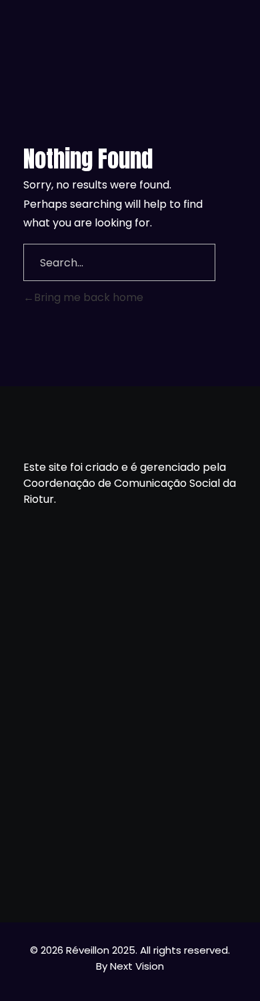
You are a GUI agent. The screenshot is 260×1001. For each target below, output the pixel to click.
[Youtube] (130, 866)
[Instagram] (164, 866)
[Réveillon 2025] (130, 23)
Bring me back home (88, 297)
